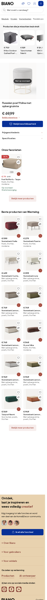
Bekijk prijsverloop (9, 118)
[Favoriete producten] (28, 3)
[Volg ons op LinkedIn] (18, 589)
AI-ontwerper (27, 575)
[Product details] (18, 174)
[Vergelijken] (18, 162)
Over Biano (9, 543)
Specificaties (8, 138)
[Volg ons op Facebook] (11, 589)
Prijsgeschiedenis (10, 132)
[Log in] (34, 3)
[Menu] (40, 3)
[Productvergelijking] (23, 3)
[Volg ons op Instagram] (4, 589)
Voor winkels (10, 561)
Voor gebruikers (12, 552)
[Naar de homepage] (8, 3)
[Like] (18, 157)
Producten (8, 575)
